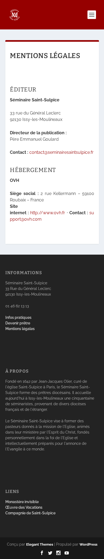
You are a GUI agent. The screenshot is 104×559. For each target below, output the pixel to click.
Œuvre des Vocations (23, 507)
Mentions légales (20, 329)
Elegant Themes (39, 544)
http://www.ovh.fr (47, 212)
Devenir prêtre (17, 323)
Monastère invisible (22, 502)
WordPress (88, 544)
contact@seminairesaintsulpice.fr (61, 152)
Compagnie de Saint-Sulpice (30, 513)
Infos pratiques (18, 317)
